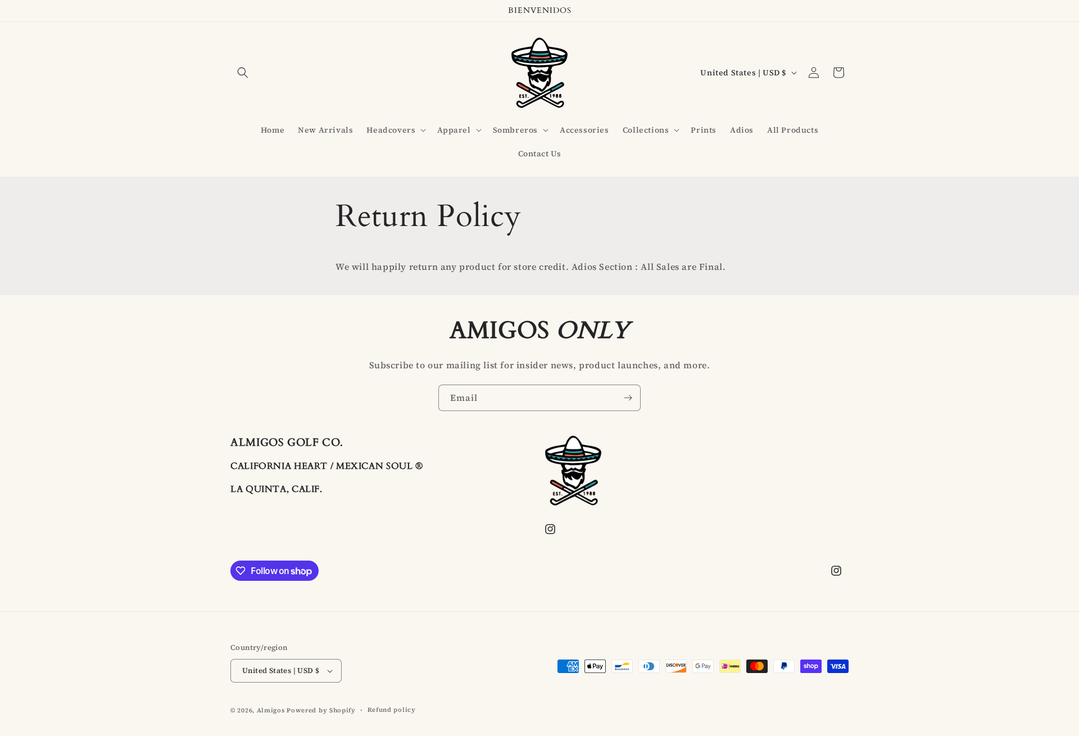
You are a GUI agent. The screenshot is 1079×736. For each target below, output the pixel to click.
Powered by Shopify (321, 710)
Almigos (271, 710)
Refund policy (392, 710)
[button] (242, 72)
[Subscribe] (627, 398)
